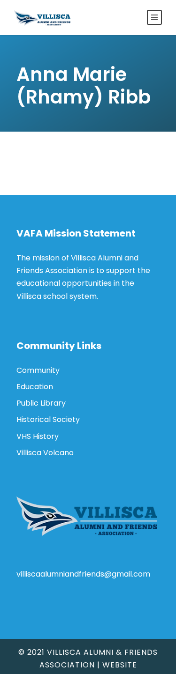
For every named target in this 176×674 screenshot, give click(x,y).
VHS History (37, 436)
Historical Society (48, 419)
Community (38, 370)
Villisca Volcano (45, 452)
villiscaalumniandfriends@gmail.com (83, 574)
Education (34, 386)
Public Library (41, 403)
